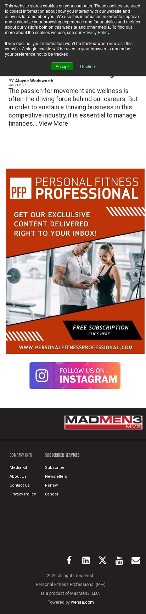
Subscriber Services (62, 455)
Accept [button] (62, 66)
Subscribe (54, 467)
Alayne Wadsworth (34, 80)
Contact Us (20, 485)
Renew (51, 485)
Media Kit (18, 467)
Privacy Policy (96, 32)
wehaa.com (82, 602)
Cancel (51, 494)
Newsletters (56, 476)
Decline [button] (87, 66)
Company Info (21, 455)
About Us (18, 476)
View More (53, 123)
